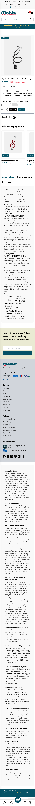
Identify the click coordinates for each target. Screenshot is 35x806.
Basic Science (13, 517)
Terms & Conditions (9, 419)
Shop (4, 391)
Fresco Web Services (19, 793)
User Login (6, 407)
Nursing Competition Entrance (14, 515)
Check (14, 104)
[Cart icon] (22, 155)
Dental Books (19, 519)
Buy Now (21, 109)
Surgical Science (10, 519)
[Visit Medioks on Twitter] (8, 456)
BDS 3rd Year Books (21, 511)
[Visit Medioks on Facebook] (4, 456)
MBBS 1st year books (11, 506)
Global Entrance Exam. (17, 521)
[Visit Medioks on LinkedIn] (19, 456)
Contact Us (6, 396)
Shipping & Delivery (9, 427)
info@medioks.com (19, 7)
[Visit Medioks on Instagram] (11, 456)
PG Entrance (21, 513)
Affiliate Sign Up (8, 402)
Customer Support (8, 399)
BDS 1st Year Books (18, 510)
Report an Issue (7, 433)
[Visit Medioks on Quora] (22, 456)
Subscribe (17, 353)
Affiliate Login (7, 404)
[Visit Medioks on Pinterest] (15, 456)
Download (8, 25)
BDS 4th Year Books (11, 513)
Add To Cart (13, 109)
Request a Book (8, 435)
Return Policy (7, 424)
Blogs (4, 393)
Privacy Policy (7, 422)
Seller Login (6, 410)
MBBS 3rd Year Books (16, 508)
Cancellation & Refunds (10, 430)
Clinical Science (23, 517)
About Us (6, 388)
